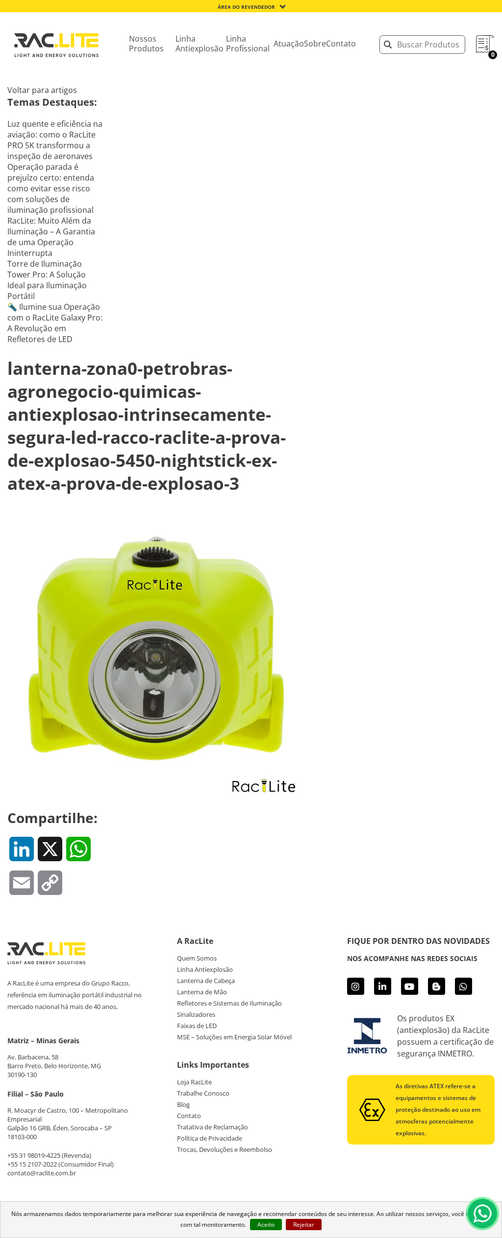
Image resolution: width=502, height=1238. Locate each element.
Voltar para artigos (42, 90)
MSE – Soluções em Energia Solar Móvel (234, 1036)
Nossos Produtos (146, 43)
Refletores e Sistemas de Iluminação (229, 1003)
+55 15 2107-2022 (32, 1164)
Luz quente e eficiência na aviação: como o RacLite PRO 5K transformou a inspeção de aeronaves (54, 139)
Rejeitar (303, 1224)
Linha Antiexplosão (200, 43)
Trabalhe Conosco (203, 1093)
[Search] (388, 44)
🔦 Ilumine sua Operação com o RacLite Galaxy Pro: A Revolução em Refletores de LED (54, 322)
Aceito (266, 1224)
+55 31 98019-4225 (33, 1155)
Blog (183, 1104)
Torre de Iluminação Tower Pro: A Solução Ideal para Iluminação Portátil (47, 279)
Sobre (315, 43)
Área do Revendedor (246, 6)
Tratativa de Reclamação (212, 1127)
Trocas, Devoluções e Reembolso (224, 1149)
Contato (341, 43)
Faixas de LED (197, 1025)
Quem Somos (197, 958)
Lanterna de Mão (202, 991)
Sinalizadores (196, 1014)
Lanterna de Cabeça (206, 980)
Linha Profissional (248, 43)
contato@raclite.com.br (41, 1173)
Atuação (289, 43)
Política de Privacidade (209, 1138)
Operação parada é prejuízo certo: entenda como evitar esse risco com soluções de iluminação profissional (50, 188)
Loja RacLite (194, 1082)
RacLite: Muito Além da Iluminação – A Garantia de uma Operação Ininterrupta (51, 236)
